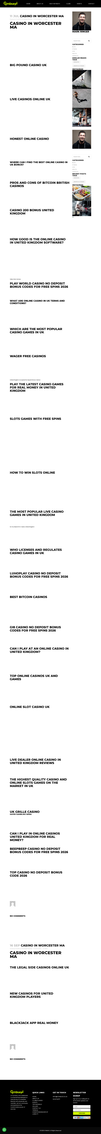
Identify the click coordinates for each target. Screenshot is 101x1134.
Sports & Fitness (79, 65)
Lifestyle (75, 55)
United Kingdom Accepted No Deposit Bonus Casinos (25, 380)
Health (74, 53)
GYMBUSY (47, 1130)
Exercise (76, 62)
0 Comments (38, 19)
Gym (73, 51)
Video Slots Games (15, 279)
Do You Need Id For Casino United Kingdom (22, 527)
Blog (74, 46)
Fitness (74, 49)
